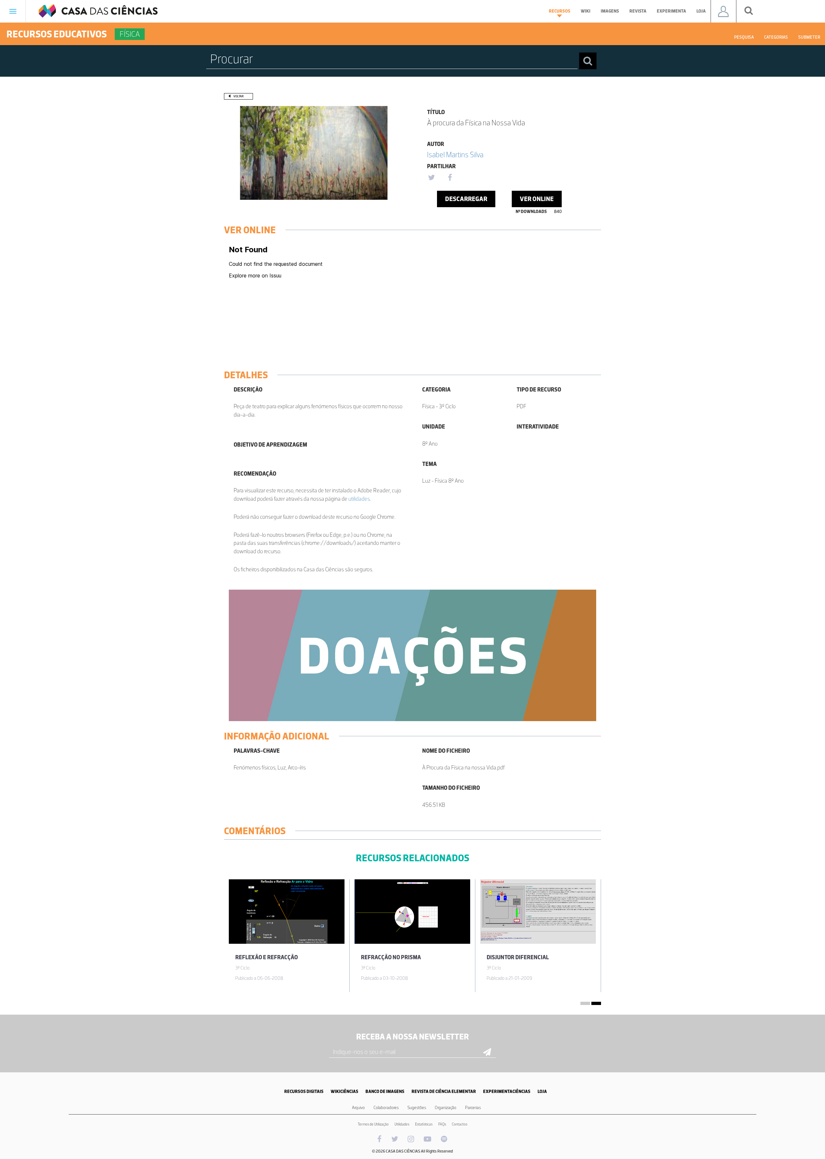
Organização (445, 1107)
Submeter (809, 37)
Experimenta (671, 11)
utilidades (359, 498)
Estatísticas (423, 1124)
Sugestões (416, 1107)
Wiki (585, 11)
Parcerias (473, 1107)
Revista (637, 11)
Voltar (238, 96)
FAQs (442, 1124)
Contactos (459, 1124)
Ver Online (537, 199)
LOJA (542, 1091)
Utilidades (401, 1124)
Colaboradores (386, 1107)
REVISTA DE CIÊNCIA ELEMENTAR (444, 1091)
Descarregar (466, 199)
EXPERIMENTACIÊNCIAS (506, 1091)
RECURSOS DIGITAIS (304, 1091)
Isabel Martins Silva (455, 154)
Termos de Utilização (373, 1124)
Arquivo (358, 1107)
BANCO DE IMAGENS (384, 1091)
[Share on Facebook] (450, 177)
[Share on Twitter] (431, 177)
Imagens (610, 11)
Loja (701, 11)
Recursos (559, 11)
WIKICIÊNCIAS (344, 1091)
